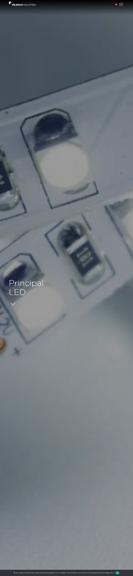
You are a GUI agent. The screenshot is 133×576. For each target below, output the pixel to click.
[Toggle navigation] (121, 4)
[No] (130, 573)
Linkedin (116, 4)
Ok (117, 573)
